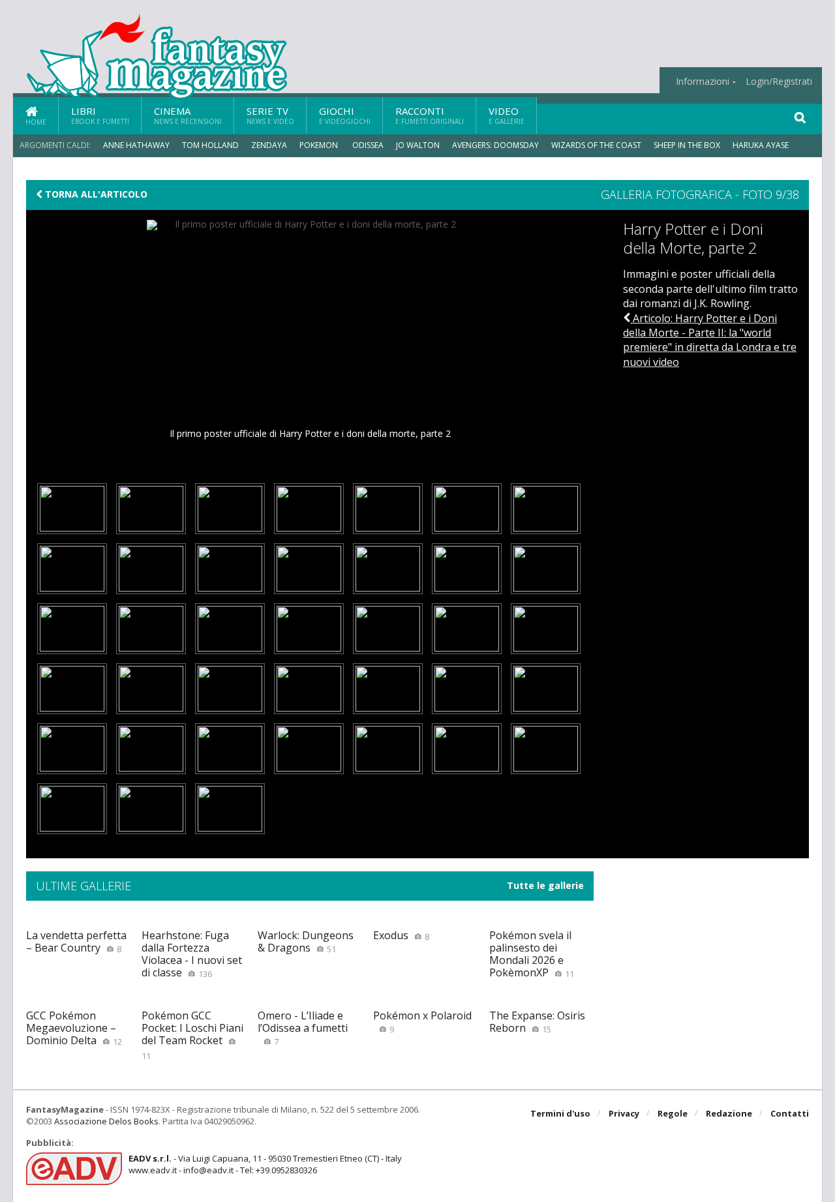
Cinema (188, 115)
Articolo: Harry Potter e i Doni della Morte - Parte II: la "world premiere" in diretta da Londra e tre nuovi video (710, 340)
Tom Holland (210, 145)
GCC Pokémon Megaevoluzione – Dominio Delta (74, 1027)
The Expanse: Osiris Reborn (537, 1021)
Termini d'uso (560, 1113)
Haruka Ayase (761, 145)
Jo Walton (418, 145)
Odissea (368, 145)
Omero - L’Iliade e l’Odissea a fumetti (303, 1027)
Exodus (401, 935)
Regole (673, 1113)
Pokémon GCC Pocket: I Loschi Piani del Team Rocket (192, 1035)
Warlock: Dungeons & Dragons (306, 941)
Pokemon (319, 145)
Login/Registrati (779, 81)
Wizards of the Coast (596, 145)
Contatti (789, 1113)
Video (506, 115)
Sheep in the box (687, 145)
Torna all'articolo (94, 194)
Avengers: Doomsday (495, 145)
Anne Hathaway (136, 145)
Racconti (429, 115)
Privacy (624, 1113)
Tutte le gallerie (545, 885)
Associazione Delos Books (106, 1121)
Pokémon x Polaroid (422, 1021)
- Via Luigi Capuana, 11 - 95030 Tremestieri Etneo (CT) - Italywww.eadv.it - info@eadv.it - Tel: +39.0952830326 (265, 1164)
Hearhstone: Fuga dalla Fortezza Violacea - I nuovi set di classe (192, 954)
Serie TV (270, 115)
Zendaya (269, 145)
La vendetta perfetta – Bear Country (76, 941)
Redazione (729, 1113)
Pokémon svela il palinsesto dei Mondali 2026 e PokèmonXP (531, 954)
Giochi (345, 115)
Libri (100, 115)
